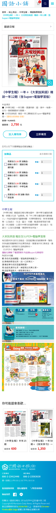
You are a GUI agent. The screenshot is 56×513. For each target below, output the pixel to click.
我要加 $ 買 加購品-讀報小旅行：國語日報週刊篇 (18, 164)
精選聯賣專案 (36, 12)
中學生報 (23, 12)
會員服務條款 (8, 488)
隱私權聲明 (22, 488)
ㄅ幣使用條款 (36, 488)
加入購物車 (15, 134)
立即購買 (41, 134)
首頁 (4, 12)
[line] (23, 493)
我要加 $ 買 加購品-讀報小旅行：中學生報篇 (18, 186)
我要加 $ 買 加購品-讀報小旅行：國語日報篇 (18, 175)
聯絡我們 (6, 494)
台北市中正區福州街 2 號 (35, 500)
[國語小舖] (14, 3)
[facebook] (16, 493)
